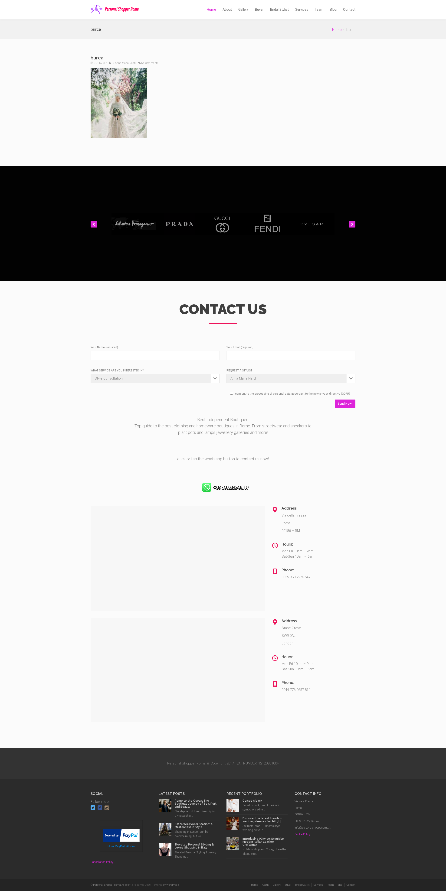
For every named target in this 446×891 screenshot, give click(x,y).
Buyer (259, 9)
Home (211, 9)
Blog (333, 9)
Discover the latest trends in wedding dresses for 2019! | (262, 820)
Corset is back (252, 800)
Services (301, 9)
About (227, 9)
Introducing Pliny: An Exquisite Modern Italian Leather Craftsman (263, 841)
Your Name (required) (104, 347)
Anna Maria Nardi (125, 63)
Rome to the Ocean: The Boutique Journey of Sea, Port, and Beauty (196, 803)
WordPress (172, 884)
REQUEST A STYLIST (239, 370)
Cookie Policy (302, 834)
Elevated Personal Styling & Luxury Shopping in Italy (194, 846)
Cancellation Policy (102, 862)
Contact (349, 9)
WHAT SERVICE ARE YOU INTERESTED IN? (117, 370)
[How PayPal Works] (121, 835)
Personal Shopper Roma (107, 884)
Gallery (243, 9)
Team (319, 9)
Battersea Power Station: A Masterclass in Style (194, 826)
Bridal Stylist (279, 9)
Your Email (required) (239, 347)
